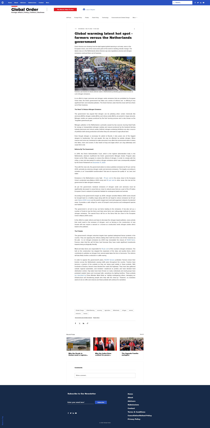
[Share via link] (87, 323)
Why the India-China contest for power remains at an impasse (104, 354)
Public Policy (95, 17)
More (134, 17)
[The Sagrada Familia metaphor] (131, 344)
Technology (105, 17)
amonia (131, 310)
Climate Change (80, 310)
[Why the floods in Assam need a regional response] (78, 344)
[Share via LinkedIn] (83, 323)
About (130, 397)
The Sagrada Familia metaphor (130, 354)
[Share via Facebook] (75, 323)
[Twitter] (198, 3)
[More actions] (134, 29)
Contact (131, 408)
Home (130, 394)
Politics (87, 17)
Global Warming (90, 310)
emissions (78, 313)
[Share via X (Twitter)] (79, 323)
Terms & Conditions (136, 412)
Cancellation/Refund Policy (140, 415)
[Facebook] (195, 3)
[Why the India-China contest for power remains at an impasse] (105, 344)
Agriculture (107, 310)
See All (142, 334)
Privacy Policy (134, 419)
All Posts (68, 17)
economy (99, 310)
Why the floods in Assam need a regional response (77, 354)
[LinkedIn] (201, 3)
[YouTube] (203, 3)
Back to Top (2, 420)
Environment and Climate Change (120, 17)
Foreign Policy (78, 17)
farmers (85, 313)
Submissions (133, 405)
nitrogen (124, 310)
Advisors (131, 401)
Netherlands (116, 310)
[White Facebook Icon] (68, 413)
